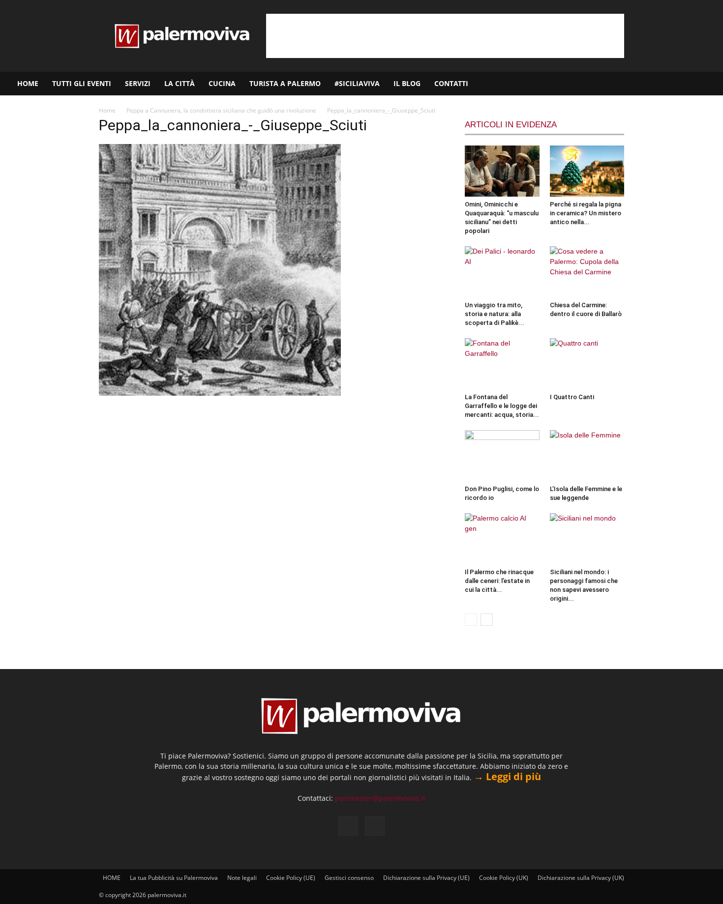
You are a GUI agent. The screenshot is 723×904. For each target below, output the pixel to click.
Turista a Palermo (285, 83)
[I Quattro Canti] (587, 363)
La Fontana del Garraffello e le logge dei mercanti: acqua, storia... (502, 405)
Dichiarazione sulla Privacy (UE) (426, 878)
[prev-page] (471, 619)
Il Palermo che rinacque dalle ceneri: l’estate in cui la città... (499, 580)
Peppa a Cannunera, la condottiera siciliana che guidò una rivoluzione (221, 110)
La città (179, 83)
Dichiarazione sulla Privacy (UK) (581, 878)
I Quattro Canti (572, 397)
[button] (711, 84)
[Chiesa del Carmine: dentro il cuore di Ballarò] (587, 271)
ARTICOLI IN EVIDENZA (511, 124)
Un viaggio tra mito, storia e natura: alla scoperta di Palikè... (494, 313)
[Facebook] (667, 83)
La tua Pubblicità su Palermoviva (174, 878)
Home (107, 110)
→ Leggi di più (507, 776)
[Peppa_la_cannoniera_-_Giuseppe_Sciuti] (220, 393)
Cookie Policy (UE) (290, 878)
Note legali (242, 878)
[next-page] (487, 619)
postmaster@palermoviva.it (380, 798)
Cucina (222, 83)
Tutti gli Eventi (81, 83)
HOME (27, 83)
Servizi (138, 83)
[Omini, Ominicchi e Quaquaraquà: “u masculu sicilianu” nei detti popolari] (502, 171)
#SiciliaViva (357, 83)
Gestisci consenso (349, 878)
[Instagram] (684, 83)
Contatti (451, 83)
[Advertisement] (445, 36)
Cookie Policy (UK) (503, 878)
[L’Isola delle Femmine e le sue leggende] (587, 455)
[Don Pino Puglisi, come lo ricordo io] (502, 455)
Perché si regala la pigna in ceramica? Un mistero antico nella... (585, 213)
